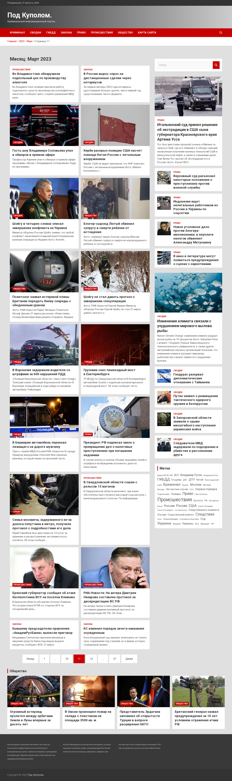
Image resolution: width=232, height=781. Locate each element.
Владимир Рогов (211, 475)
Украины (187, 523)
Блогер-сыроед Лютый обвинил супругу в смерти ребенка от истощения (109, 228)
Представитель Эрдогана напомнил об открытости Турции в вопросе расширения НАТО (140, 718)
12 (91, 658)
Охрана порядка (206, 489)
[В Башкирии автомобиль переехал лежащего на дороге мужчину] (44, 417)
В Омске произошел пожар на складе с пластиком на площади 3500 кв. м (88, 716)
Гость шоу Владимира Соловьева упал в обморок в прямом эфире (42, 153)
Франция (204, 524)
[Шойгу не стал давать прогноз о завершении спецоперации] (115, 271)
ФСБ (197, 524)
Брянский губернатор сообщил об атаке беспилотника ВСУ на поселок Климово (44, 595)
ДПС (185, 480)
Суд (203, 518)
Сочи (159, 519)
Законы (66, 32)
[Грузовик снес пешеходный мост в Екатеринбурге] (115, 344)
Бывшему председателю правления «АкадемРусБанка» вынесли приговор (42, 631)
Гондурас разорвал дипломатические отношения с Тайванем (191, 378)
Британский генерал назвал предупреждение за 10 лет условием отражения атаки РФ (196, 718)
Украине (177, 524)
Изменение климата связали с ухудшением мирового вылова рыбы (184, 326)
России (169, 506)
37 (114, 658)
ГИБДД (51, 32)
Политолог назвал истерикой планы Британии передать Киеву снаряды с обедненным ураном (41, 301)
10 (67, 658)
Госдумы (176, 479)
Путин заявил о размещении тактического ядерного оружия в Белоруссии (195, 400)
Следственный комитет (181, 514)
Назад (30, 658)
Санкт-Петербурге (165, 510)
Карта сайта (147, 32)
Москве (207, 485)
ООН (192, 489)
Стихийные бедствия (189, 519)
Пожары (176, 493)
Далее (129, 658)
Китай (199, 479)
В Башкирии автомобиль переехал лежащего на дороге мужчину (39, 444)
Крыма (185, 485)
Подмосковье (163, 494)
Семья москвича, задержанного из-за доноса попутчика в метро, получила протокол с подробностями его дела (42, 524)
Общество (125, 32)
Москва (195, 484)
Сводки (35, 32)
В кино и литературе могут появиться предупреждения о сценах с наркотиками (196, 260)
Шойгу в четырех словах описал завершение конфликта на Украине (39, 226)
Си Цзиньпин (181, 510)
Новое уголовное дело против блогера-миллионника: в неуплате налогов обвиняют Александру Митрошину (193, 234)
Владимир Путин (191, 475)
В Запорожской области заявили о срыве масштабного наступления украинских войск (194, 423)
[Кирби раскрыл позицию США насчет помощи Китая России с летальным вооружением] (115, 125)
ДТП (192, 479)
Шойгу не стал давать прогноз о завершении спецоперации (109, 299)
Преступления (201, 494)
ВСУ (176, 475)
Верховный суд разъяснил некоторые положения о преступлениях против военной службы (194, 181)
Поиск (216, 65)
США (193, 505)
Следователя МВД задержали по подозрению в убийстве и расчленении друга (195, 449)
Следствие (204, 514)
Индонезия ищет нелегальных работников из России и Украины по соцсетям (195, 207)
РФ (205, 500)
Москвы (161, 489)
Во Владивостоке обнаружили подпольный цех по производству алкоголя (39, 78)
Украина (164, 523)
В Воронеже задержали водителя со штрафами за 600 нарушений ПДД (41, 372)
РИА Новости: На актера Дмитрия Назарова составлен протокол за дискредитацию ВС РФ (110, 597)
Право (81, 32)
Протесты (198, 500)
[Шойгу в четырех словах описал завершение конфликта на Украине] (44, 198)
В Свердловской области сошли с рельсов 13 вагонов (110, 484)
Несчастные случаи (177, 489)
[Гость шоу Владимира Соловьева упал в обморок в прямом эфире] (44, 125)
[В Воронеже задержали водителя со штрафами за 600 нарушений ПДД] (44, 344)
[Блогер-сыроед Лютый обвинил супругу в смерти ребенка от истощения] (115, 198)
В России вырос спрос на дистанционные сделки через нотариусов (107, 78)
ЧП (212, 523)
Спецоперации (170, 519)
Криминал (17, 32)
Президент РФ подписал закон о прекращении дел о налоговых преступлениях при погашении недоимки (109, 448)
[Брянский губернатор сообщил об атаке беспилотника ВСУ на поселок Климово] (44, 568)
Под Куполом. (29, 15)
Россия (181, 506)
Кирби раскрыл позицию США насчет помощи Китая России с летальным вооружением (113, 155)
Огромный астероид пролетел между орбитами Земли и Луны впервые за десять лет (31, 718)
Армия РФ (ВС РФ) (165, 475)
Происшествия (102, 32)
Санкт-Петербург (205, 506)
